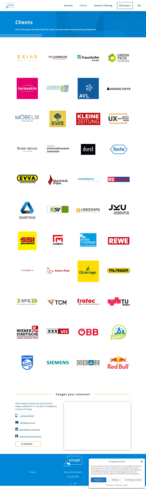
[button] (142, 461)
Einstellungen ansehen (133, 480)
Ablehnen (115, 480)
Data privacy (110, 485)
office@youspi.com (27, 423)
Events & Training (103, 5)
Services (68, 5)
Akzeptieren (98, 480)
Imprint (125, 485)
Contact (126, 5)
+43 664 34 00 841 (27, 416)
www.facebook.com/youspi (30, 436)
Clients (83, 5)
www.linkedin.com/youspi (30, 430)
